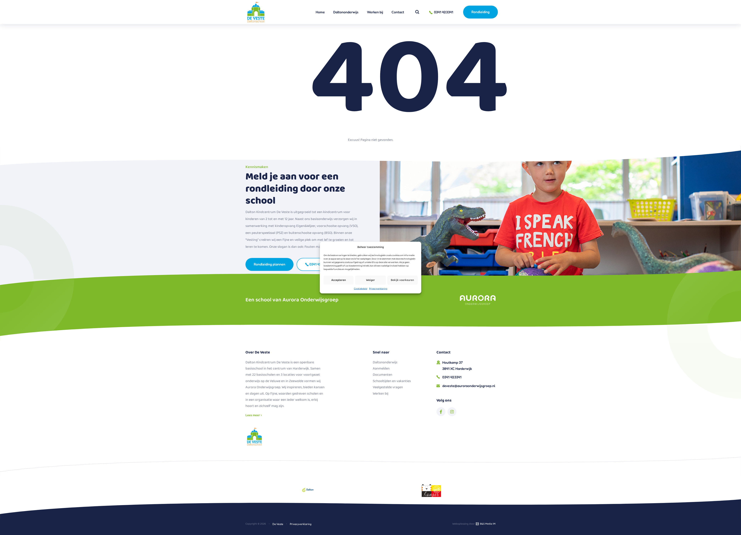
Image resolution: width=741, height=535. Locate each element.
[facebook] (440, 411)
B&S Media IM (487, 524)
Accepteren (338, 280)
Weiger (370, 280)
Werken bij (375, 12)
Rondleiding (480, 12)
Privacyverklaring (378, 288)
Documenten (382, 374)
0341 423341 (318, 264)
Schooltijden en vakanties (392, 381)
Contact (398, 12)
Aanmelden (381, 368)
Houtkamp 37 (457, 365)
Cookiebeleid (360, 288)
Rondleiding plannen (269, 264)
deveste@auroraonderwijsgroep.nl (468, 386)
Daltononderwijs (345, 12)
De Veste (277, 524)
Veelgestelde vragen (388, 387)
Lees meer (253, 415)
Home (320, 12)
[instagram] (451, 411)
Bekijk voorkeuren (402, 280)
